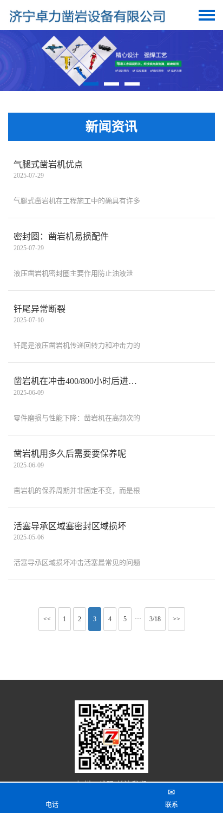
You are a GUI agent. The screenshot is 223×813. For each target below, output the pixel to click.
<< (47, 619)
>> (176, 619)
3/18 (155, 619)
